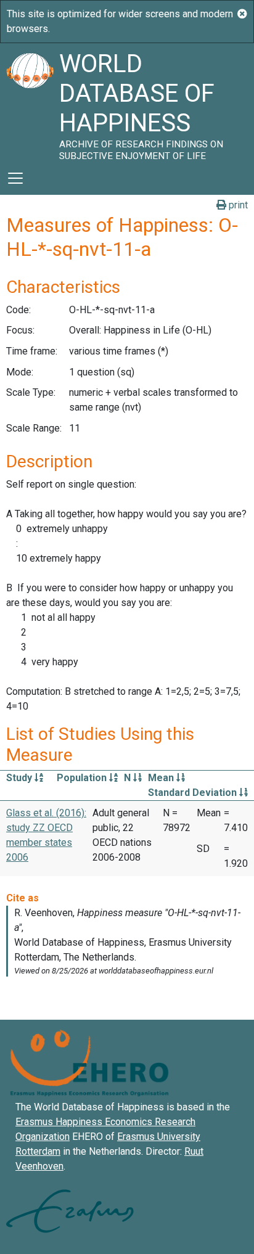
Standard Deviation (193, 792)
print (237, 205)
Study (20, 778)
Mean (162, 778)
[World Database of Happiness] (29, 102)
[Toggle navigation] (15, 178)
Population (83, 778)
